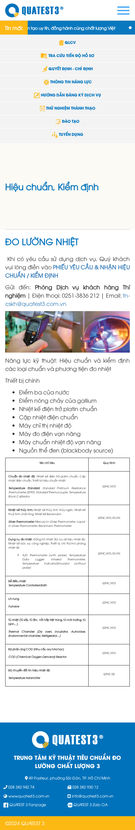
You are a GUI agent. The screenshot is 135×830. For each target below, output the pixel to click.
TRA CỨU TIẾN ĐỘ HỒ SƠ (70, 55)
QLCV (70, 42)
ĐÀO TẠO (70, 121)
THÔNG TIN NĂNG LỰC (70, 81)
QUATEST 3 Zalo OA (90, 804)
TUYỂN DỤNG (70, 134)
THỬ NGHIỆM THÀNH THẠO (70, 108)
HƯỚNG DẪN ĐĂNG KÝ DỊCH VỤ (70, 94)
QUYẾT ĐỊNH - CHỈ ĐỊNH (70, 68)
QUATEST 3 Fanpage (27, 804)
